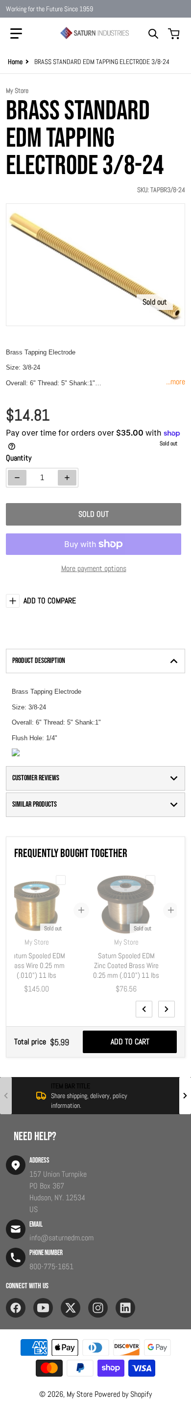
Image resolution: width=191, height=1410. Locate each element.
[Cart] (175, 33)
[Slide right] (166, 1009)
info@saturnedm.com (61, 1238)
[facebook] (15, 1308)
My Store (80, 1394)
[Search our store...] (153, 34)
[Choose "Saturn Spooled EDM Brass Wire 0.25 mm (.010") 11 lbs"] (61, 880)
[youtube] (43, 1308)
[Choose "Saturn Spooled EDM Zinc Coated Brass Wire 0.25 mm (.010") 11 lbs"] (150, 880)
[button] (16, 34)
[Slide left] (144, 1009)
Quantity (18, 458)
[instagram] (98, 1308)
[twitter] (70, 1308)
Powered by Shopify (123, 1394)
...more (175, 381)
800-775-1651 (51, 1266)
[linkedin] (125, 1308)
